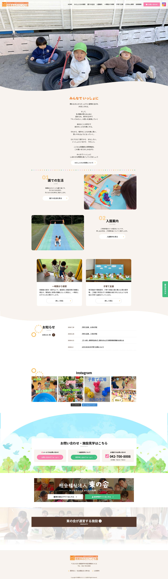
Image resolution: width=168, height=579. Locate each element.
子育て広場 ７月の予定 (89, 334)
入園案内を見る (112, 236)
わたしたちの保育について (84, 163)
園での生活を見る (55, 198)
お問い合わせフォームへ (50, 457)
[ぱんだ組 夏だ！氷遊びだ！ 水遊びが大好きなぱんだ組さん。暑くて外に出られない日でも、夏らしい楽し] (44, 389)
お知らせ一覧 (46, 335)
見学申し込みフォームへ (84, 457)
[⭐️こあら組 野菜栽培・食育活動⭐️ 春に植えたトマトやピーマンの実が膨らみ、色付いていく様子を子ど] (71, 389)
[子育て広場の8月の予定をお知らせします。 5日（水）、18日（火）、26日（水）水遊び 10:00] (97, 389)
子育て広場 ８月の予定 (89, 327)
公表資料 (97, 571)
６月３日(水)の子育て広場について (93, 347)
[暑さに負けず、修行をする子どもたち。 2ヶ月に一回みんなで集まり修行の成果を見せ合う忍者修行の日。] (124, 389)
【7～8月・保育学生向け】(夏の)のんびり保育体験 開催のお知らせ (103, 340)
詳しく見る (59, 301)
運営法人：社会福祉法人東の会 (80, 571)
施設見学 (165, 290)
